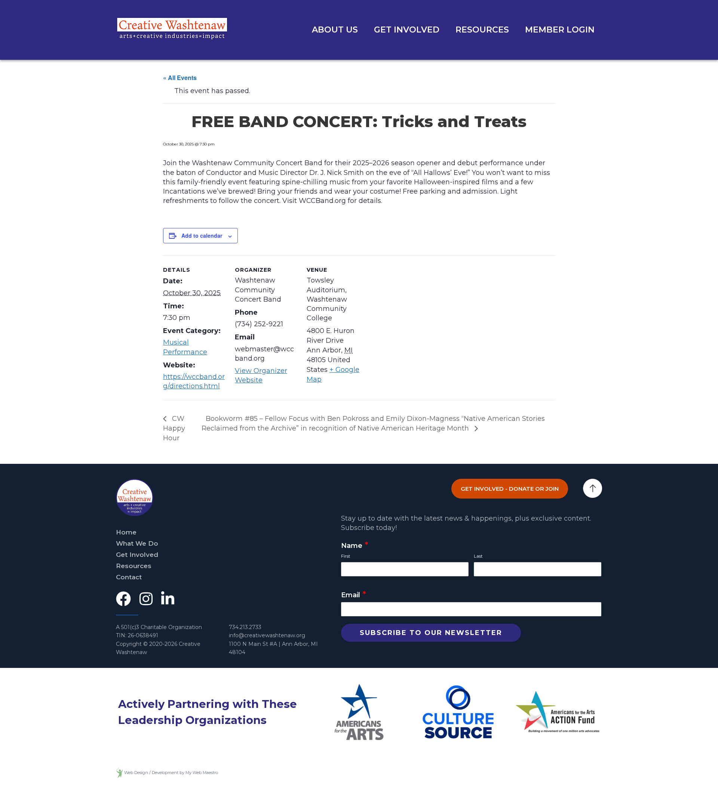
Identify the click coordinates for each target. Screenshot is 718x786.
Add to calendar (201, 235)
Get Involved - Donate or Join (510, 488)
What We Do (137, 543)
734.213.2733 (245, 627)
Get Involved (406, 30)
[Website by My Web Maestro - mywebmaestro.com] (119, 772)
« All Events (180, 77)
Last (478, 556)
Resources (482, 30)
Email (353, 595)
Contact (129, 577)
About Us (335, 30)
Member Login (560, 30)
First (345, 556)
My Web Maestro (201, 772)
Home (126, 532)
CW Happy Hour (174, 428)
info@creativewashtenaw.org (267, 635)
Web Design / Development (151, 772)
